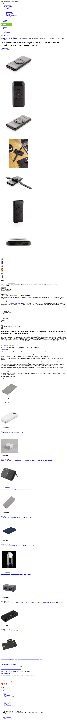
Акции (4, 28)
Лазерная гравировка (10, 9)
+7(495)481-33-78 (7, 713)
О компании (6, 3)
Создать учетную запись (8, 681)
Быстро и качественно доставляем (8, 664)
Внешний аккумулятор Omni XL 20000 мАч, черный (12, 630)
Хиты (4, 31)
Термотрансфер (9, 13)
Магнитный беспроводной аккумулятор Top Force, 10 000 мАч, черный (16, 489)
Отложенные (6, 704)
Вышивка (8, 7)
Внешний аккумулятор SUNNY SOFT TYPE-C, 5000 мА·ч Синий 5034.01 (17, 545)
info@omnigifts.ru (7, 717)
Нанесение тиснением (11, 19)
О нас (4, 693)
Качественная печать (5, 673)
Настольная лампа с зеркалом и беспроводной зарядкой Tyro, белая (15, 574)
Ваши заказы (6, 703)
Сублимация (8, 10)
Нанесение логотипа (7, 6)
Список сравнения (7, 705)
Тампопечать (9, 12)
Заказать (2, 285)
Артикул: (3, 49)
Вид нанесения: (4, 282)
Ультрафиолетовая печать (11, 15)
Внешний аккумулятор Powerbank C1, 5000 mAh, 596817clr (14, 403)
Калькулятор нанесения (8, 17)
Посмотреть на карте (7, 718)
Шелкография (9, 16)
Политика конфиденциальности (10, 697)
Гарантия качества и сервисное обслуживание (11, 669)
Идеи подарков (6, 32)
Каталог (5, 27)
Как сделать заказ (7, 702)
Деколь (7, 8)
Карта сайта (5, 694)
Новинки (5, 30)
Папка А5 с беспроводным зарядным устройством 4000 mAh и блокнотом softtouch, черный (21, 659)
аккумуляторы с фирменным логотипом (16, 303)
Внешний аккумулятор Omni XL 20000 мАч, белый (12, 432)
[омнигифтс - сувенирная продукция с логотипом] (6, 25)
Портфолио (5, 20)
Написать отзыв (4, 48)
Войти (4, 680)
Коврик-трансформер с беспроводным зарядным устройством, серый (16, 517)
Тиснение (8, 14)
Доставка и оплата (7, 5)
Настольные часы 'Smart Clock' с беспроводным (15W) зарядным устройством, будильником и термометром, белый (26, 460)
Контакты (5, 21)
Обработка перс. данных (8, 696)
